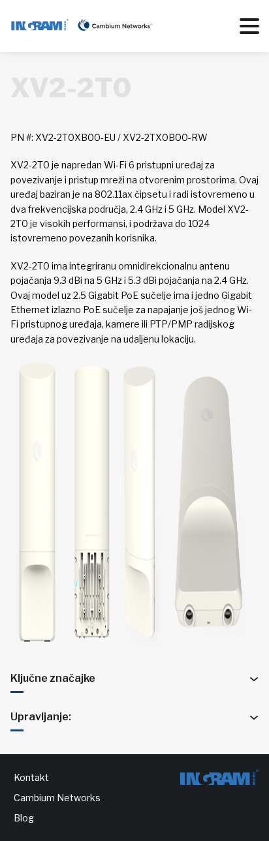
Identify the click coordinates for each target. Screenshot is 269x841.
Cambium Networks (57, 797)
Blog (24, 817)
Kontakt (31, 777)
